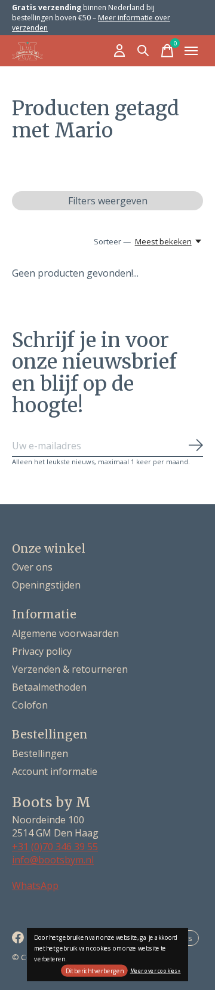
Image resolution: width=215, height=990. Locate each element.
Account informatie (54, 771)
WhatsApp (35, 885)
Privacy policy (42, 651)
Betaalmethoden (49, 687)
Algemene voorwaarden (65, 633)
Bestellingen (40, 753)
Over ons (32, 567)
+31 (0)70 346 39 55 (55, 846)
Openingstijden (46, 584)
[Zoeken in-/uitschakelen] (143, 51)
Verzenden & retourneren (70, 669)
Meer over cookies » (155, 970)
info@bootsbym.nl (53, 859)
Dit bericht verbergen (95, 971)
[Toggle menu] (191, 51)
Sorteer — (112, 241)
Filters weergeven (108, 200)
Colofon (30, 705)
